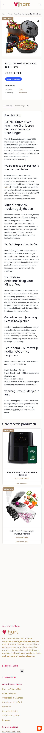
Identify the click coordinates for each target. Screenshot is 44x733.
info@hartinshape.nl (11, 731)
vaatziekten (34, 644)
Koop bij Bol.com (13, 79)
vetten (7, 187)
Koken (10, 14)
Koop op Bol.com (22, 542)
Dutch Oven (23, 93)
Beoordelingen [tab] (21, 106)
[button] (38, 21)
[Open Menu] (3, 4)
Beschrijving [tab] (8, 106)
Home (4, 14)
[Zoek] (40, 4)
